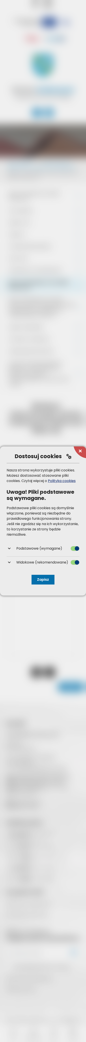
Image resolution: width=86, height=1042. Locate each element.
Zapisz (43, 579)
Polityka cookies (62, 480)
